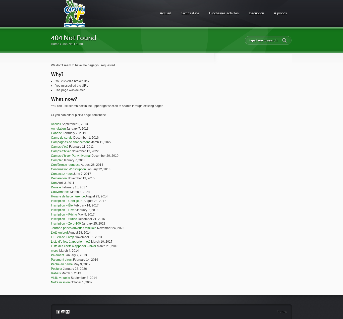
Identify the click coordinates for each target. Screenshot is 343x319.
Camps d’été (190, 13)
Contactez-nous (62, 174)
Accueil (165, 13)
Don (54, 183)
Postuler (56, 269)
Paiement (57, 255)
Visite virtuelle (60, 278)
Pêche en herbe (62, 264)
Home (55, 44)
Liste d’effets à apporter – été (70, 241)
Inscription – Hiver (63, 210)
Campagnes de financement (70, 142)
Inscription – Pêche (64, 214)
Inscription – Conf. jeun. (67, 201)
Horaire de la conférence (68, 196)
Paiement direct (61, 259)
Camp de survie (62, 137)
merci (55, 250)
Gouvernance (60, 192)
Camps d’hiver (61, 151)
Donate (56, 187)
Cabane (56, 133)
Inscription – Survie (64, 219)
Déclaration (59, 178)
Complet (57, 160)
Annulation (58, 128)
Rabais (56, 273)
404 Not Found (73, 38)
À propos (280, 13)
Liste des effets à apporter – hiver (73, 246)
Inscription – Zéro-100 (66, 223)
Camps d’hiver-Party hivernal (71, 155)
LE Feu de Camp (62, 237)
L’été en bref (59, 232)
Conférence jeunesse (65, 165)
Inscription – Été (62, 205)
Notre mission (60, 282)
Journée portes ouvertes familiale (73, 228)
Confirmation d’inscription (68, 169)
